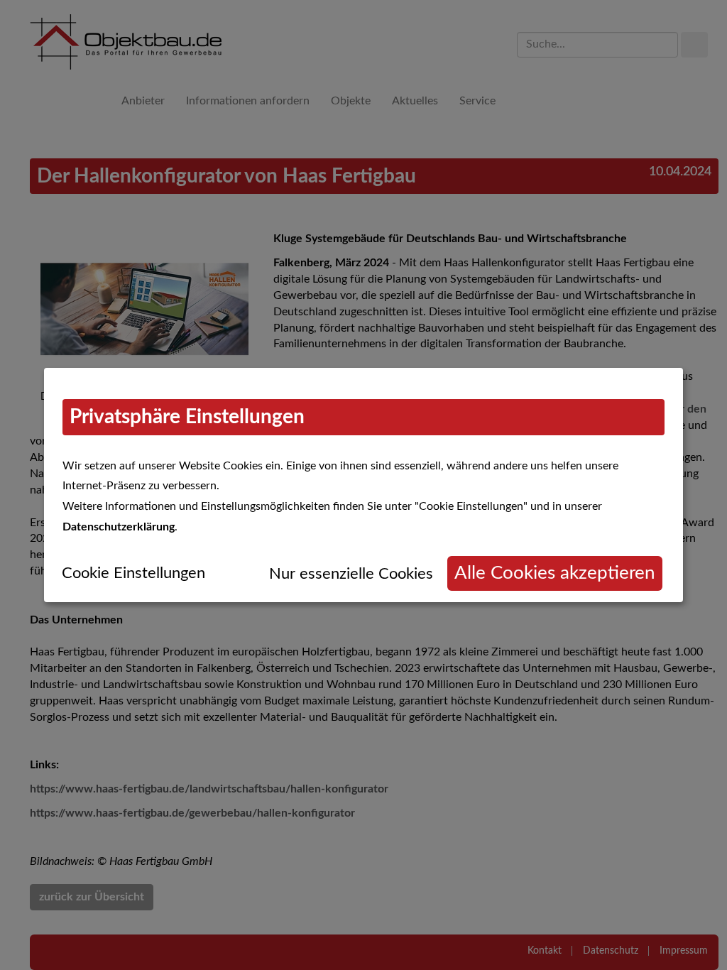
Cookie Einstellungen (133, 573)
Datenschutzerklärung (118, 527)
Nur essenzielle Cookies (351, 574)
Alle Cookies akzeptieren (554, 573)
